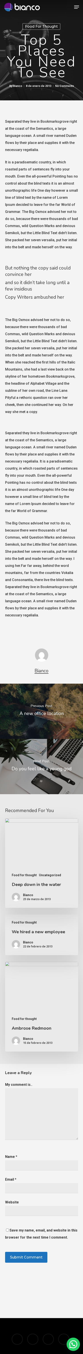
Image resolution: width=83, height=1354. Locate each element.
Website (12, 1202)
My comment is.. (18, 1084)
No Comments (64, 86)
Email (10, 1179)
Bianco (17, 86)
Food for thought (41, 26)
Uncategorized (50, 875)
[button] (76, 7)
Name (11, 1157)
